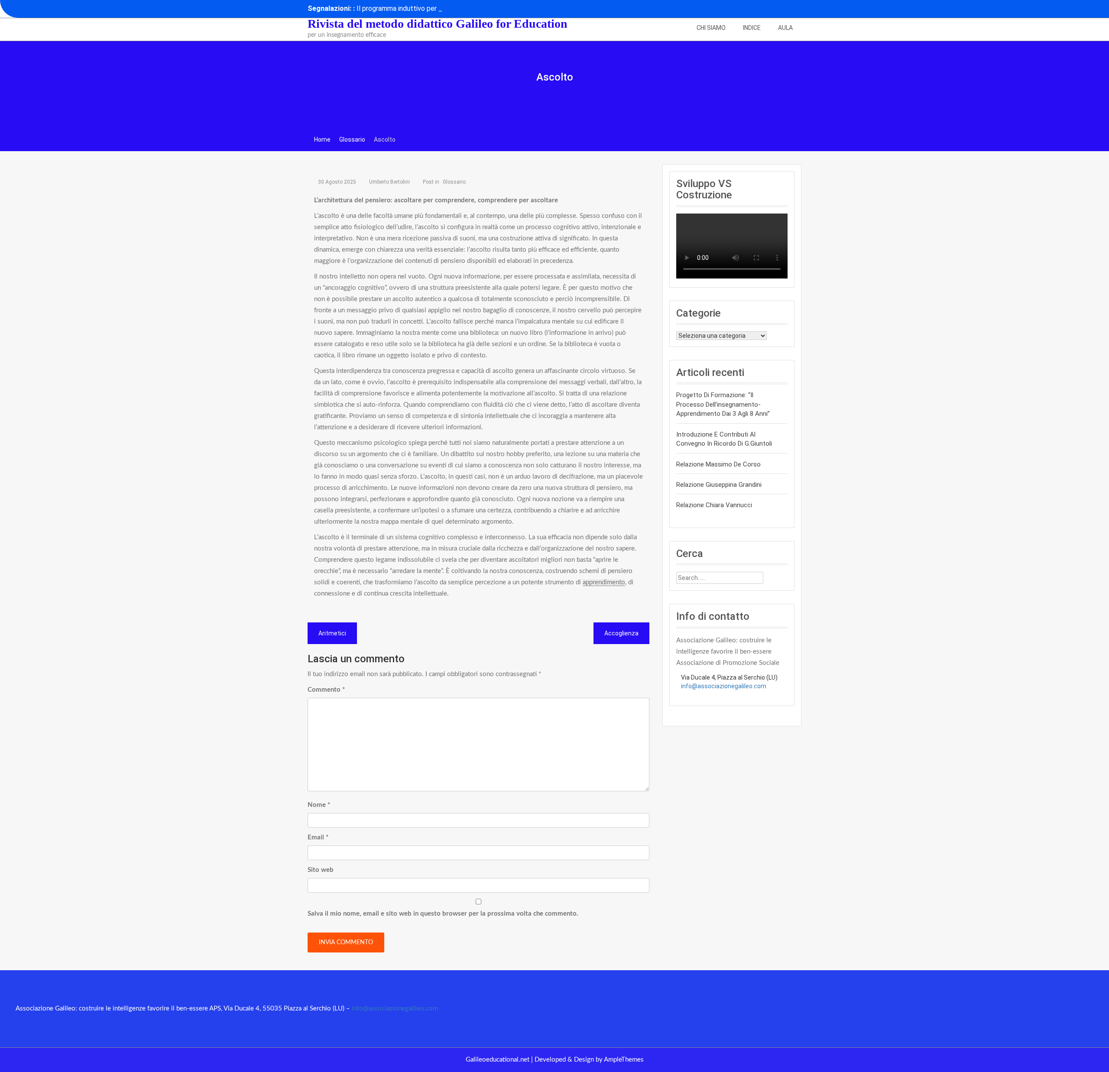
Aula (785, 27)
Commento (326, 690)
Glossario (454, 182)
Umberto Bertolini (389, 182)
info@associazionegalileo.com (723, 686)
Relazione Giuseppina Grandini (719, 485)
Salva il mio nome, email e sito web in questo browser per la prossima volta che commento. (443, 913)
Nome (319, 805)
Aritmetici (332, 633)
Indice (752, 27)
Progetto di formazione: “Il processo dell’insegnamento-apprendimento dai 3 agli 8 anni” (723, 404)
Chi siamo (711, 27)
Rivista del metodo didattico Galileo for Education (437, 23)
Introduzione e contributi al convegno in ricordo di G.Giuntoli (724, 439)
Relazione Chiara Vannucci (714, 505)
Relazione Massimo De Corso (718, 464)
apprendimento (604, 582)
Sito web (321, 870)
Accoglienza (621, 633)
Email (318, 837)
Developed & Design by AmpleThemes (589, 1059)
